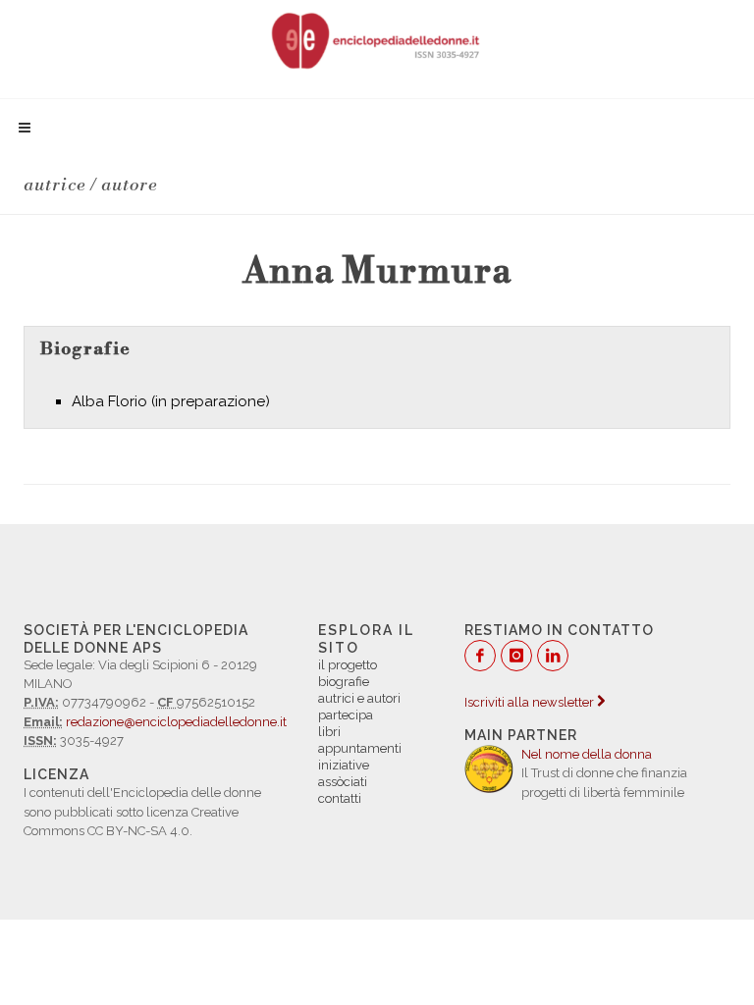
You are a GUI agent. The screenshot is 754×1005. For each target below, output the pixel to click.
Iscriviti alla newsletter (530, 702)
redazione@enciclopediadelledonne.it (176, 721)
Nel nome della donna (586, 754)
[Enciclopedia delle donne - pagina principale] (377, 39)
